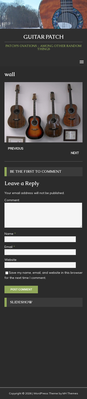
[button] (81, 61)
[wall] (43, 140)
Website (10, 260)
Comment (11, 200)
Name (9, 234)
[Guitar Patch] (43, 26)
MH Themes (70, 393)
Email (8, 247)
